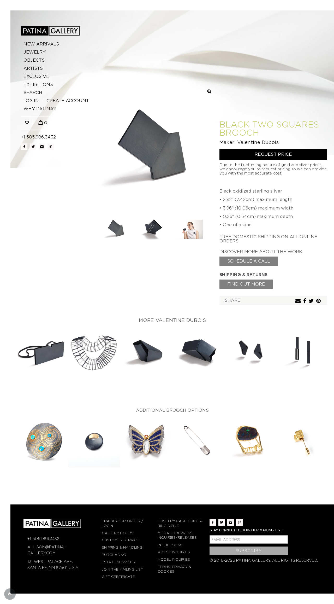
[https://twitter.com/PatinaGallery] (33, 146)
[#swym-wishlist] (27, 122)
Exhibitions (38, 84)
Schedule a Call (248, 261)
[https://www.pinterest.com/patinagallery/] (50, 146)
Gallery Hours (117, 533)
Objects (34, 60)
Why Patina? (39, 108)
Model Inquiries (174, 559)
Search (32, 92)
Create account (67, 100)
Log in (31, 100)
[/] (50, 31)
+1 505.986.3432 (38, 137)
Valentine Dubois (258, 142)
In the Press (170, 545)
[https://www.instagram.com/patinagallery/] (42, 146)
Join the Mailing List (122, 569)
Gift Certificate (118, 577)
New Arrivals (41, 44)
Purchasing (114, 555)
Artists (33, 68)
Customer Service (120, 540)
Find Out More (246, 284)
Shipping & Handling (122, 547)
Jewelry (34, 52)
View (42, 352)
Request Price (273, 154)
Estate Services (118, 562)
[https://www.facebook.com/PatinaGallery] (24, 146)
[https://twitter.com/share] (312, 301)
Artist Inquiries (174, 552)
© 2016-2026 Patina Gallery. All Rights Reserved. (264, 560)
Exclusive (36, 76)
